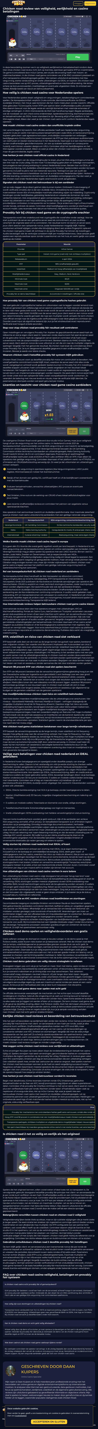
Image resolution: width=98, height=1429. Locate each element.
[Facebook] (3, 1425)
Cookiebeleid (21, 1416)
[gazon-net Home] (18, 5)
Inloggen (78, 3)
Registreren (90, 3)
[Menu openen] (4, 3)
